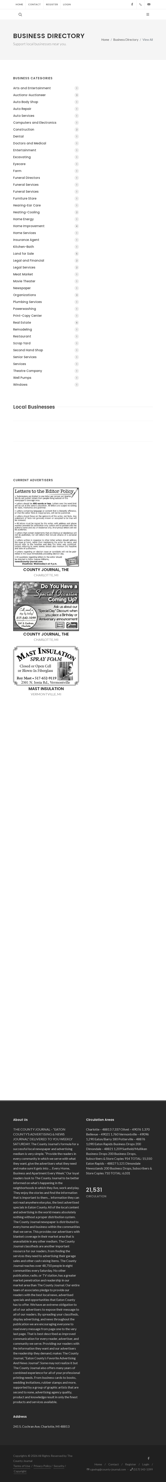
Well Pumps (45, 378)
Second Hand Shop (45, 350)
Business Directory (125, 39)
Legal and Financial (45, 260)
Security (59, 1466)
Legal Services (45, 267)
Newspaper (45, 288)
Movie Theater (45, 281)
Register (52, 4)
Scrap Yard (45, 343)
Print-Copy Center (45, 316)
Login (67, 4)
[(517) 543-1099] (140, 4)
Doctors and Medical (45, 143)
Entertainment (45, 150)
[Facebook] (132, 4)
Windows (45, 384)
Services (45, 364)
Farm (45, 171)
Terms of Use (21, 1466)
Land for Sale (45, 253)
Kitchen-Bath (45, 247)
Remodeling (45, 329)
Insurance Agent (45, 240)
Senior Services (45, 357)
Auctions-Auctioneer (45, 95)
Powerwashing (45, 309)
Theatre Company (45, 371)
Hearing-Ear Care (45, 205)
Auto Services (45, 116)
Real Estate (45, 322)
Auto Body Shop (45, 102)
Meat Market (45, 274)
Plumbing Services (45, 302)
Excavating (45, 157)
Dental (45, 136)
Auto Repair (45, 109)
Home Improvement (45, 226)
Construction (45, 129)
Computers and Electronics (45, 122)
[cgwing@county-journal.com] (149, 4)
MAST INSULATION (46, 634)
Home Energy (45, 219)
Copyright (20, 1471)
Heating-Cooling (45, 212)
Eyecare (45, 164)
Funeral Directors (45, 178)
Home (19, 4)
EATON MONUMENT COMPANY (46, 771)
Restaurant (45, 336)
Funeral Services (45, 185)
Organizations (45, 295)
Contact (34, 4)
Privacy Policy (42, 1466)
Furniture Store (45, 198)
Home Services (45, 233)
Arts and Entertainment (45, 88)
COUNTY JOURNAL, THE (46, 515)
